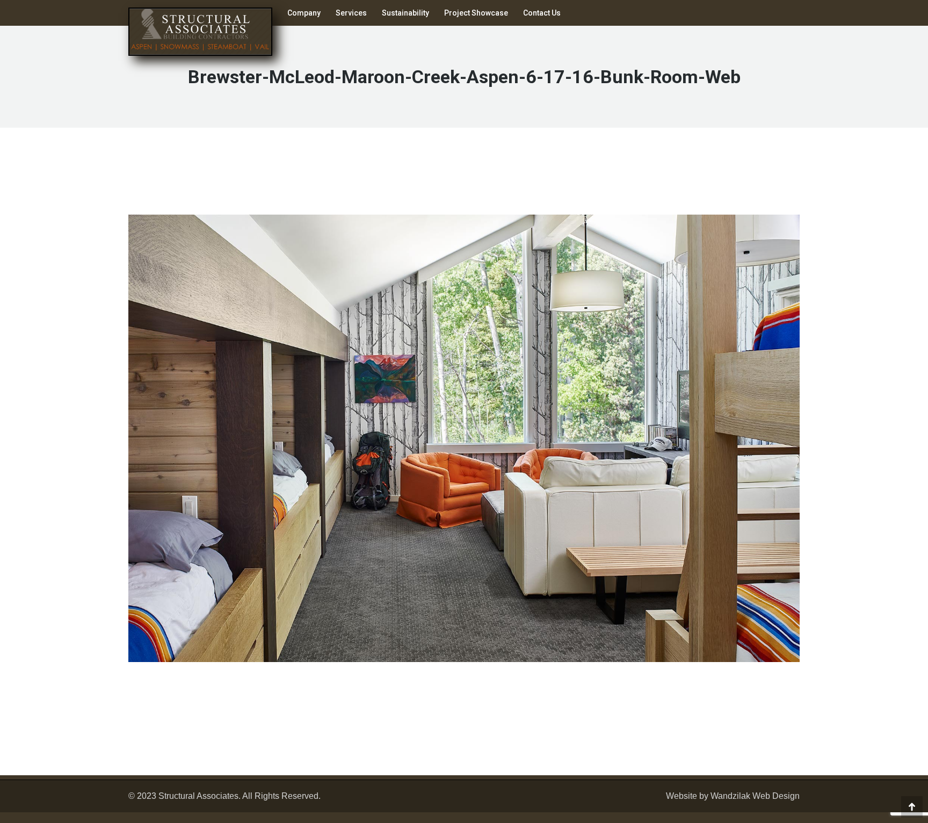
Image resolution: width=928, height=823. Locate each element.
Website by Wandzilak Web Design (733, 795)
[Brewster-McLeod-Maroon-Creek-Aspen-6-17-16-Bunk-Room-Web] (464, 438)
